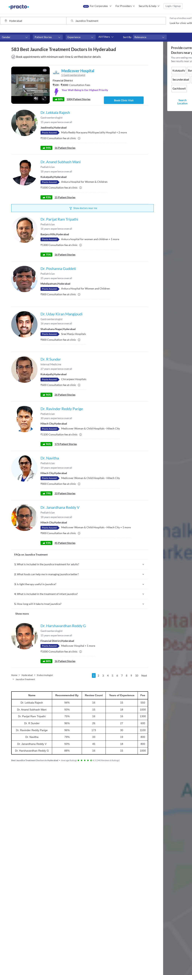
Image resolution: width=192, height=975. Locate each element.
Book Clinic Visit (124, 100)
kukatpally (178, 70)
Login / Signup (173, 6)
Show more (22, 613)
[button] (15, 37)
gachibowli (179, 88)
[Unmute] (36, 98)
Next (144, 675)
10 (136, 675)
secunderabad (180, 79)
